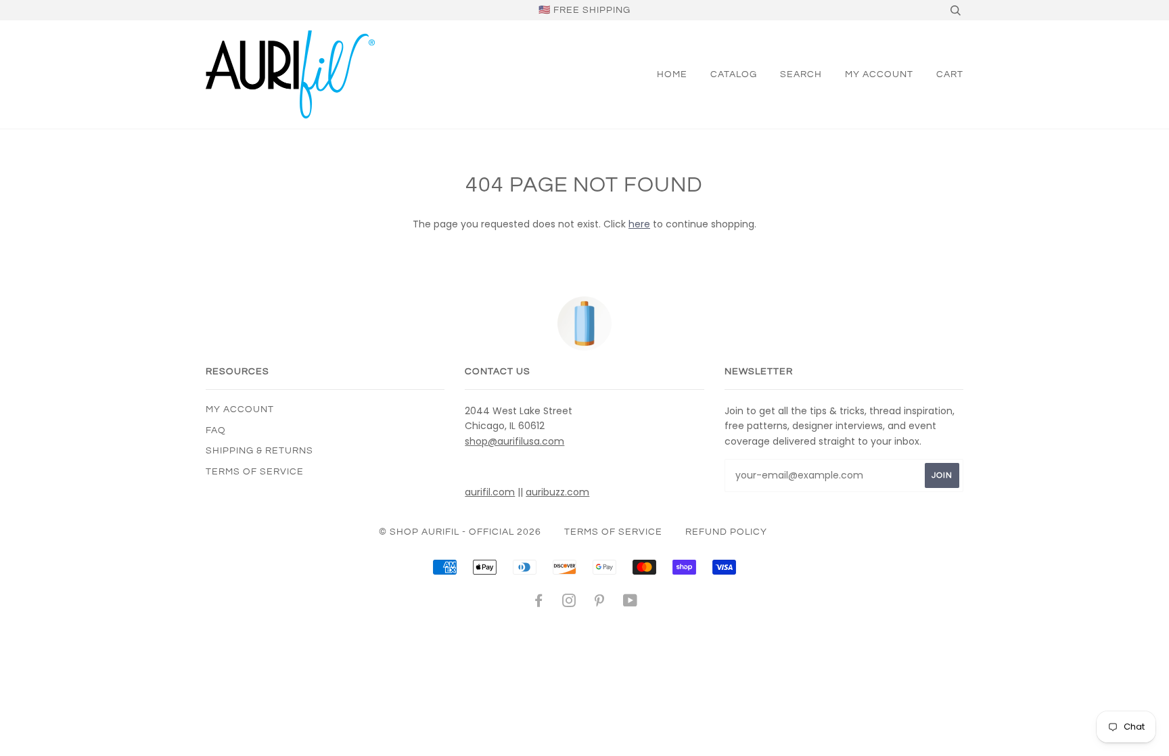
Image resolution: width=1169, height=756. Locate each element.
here (639, 224)
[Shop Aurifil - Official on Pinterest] (600, 603)
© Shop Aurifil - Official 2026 (460, 532)
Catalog (733, 74)
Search (801, 74)
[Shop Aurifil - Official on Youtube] (630, 603)
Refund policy (726, 532)
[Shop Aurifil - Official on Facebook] (539, 603)
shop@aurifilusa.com (514, 441)
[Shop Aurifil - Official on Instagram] (569, 603)
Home (672, 74)
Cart (949, 74)
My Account (879, 74)
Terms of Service (255, 471)
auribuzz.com (557, 492)
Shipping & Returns (259, 450)
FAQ (216, 430)
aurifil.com (490, 492)
